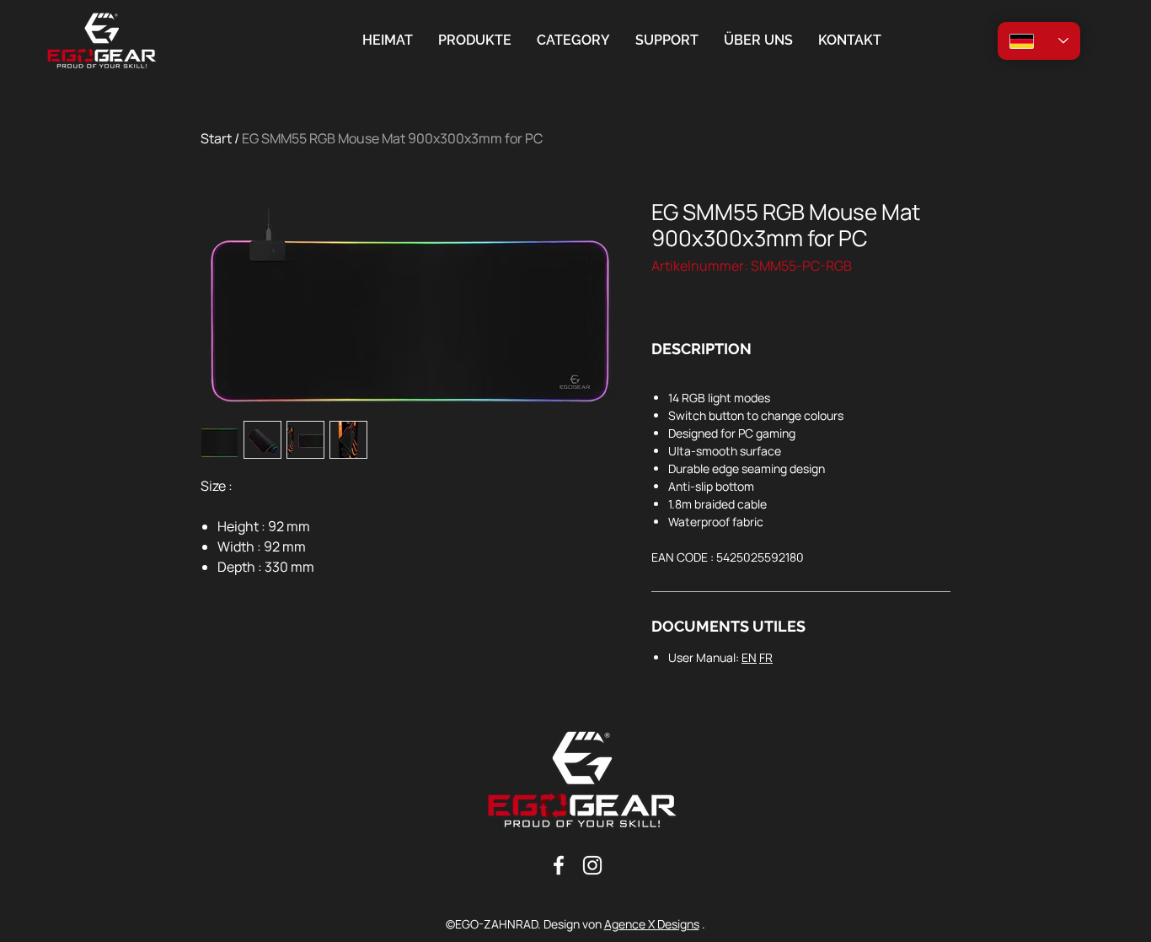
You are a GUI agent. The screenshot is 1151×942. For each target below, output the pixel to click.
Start (216, 138)
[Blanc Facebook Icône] (558, 865)
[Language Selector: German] (1039, 41)
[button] (573, 40)
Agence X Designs (651, 924)
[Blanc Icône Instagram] (592, 865)
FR (766, 657)
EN (749, 657)
